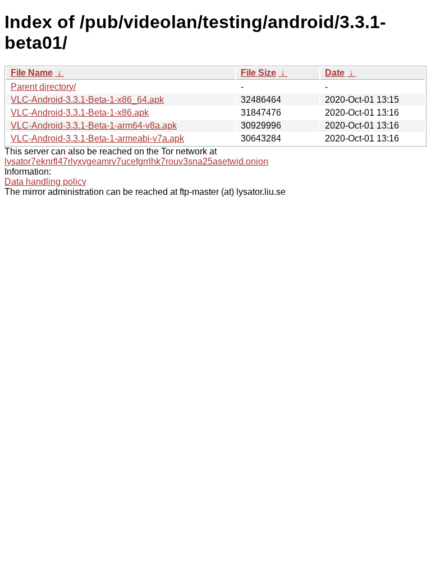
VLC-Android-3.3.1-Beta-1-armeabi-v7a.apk (97, 138)
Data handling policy (45, 181)
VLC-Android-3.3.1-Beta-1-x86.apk (80, 112)
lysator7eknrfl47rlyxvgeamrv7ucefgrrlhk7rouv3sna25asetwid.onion (136, 161)
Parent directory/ (43, 87)
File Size (258, 72)
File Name (32, 72)
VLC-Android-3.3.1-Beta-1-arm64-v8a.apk (94, 125)
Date (335, 72)
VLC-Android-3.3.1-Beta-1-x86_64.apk (87, 99)
